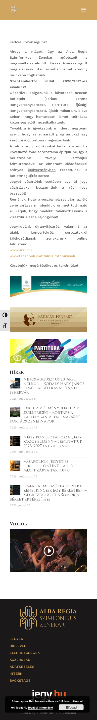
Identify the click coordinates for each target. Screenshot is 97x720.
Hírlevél (18, 646)
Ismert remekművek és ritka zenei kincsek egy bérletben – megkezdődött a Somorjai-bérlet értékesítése (48, 492)
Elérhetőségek (25, 653)
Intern (16, 674)
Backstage (20, 680)
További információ (40, 707)
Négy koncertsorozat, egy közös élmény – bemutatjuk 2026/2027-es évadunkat (52, 441)
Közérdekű (20, 660)
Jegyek (16, 639)
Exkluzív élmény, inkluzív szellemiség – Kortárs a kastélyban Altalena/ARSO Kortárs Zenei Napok (45, 414)
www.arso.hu (21, 250)
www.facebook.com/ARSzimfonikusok (42, 256)
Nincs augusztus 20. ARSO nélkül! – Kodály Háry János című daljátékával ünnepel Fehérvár (47, 386)
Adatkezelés (22, 667)
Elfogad (71, 707)
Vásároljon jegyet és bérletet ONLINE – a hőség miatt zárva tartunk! (51, 466)
